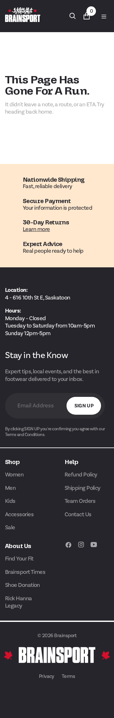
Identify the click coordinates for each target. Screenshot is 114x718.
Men (10, 487)
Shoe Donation (22, 584)
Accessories (19, 514)
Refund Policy (81, 474)
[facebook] (68, 547)
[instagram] (81, 547)
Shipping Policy (82, 487)
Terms (68, 676)
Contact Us (78, 514)
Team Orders (80, 500)
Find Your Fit (19, 558)
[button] (103, 16)
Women (14, 474)
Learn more (36, 229)
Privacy (46, 676)
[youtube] (94, 547)
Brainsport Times (25, 571)
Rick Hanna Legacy (18, 602)
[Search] (72, 16)
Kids (10, 500)
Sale (10, 527)
